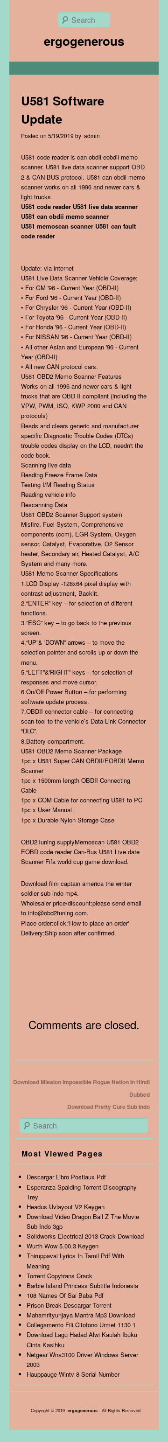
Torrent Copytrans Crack (59, 1275)
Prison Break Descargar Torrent (69, 1305)
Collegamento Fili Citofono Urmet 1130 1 (81, 1324)
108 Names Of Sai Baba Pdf (65, 1295)
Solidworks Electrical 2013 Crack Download (85, 1236)
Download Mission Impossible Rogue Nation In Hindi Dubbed (81, 1088)
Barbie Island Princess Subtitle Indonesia (82, 1285)
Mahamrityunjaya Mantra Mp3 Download (81, 1314)
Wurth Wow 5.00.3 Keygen (62, 1245)
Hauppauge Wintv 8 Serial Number (73, 1374)
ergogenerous (84, 40)
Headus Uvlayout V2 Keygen (66, 1206)
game (92, 861)
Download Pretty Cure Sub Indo (108, 1106)
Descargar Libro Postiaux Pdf (66, 1176)
